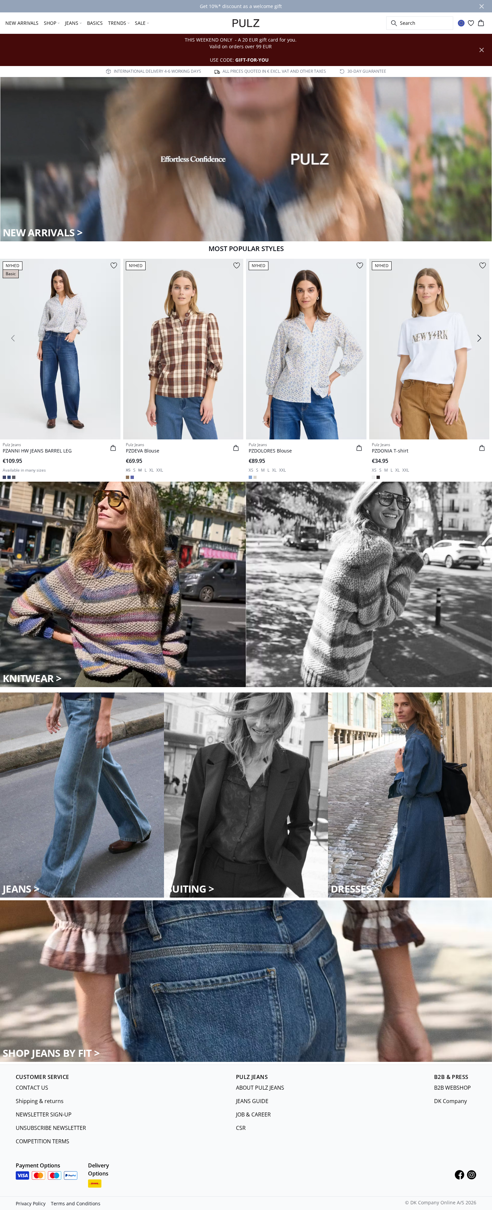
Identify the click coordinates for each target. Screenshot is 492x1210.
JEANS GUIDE (252, 1101)
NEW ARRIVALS (21, 23)
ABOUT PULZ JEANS (260, 1087)
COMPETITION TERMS (42, 1141)
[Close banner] (482, 6)
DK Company (450, 1101)
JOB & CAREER (253, 1114)
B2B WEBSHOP (452, 1087)
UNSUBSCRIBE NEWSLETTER (51, 1128)
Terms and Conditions (75, 1203)
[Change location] (461, 23)
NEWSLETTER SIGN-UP (44, 1114)
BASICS (95, 23)
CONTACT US (32, 1087)
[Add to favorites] (113, 265)
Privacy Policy (31, 1203)
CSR (241, 1128)
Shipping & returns (40, 1101)
